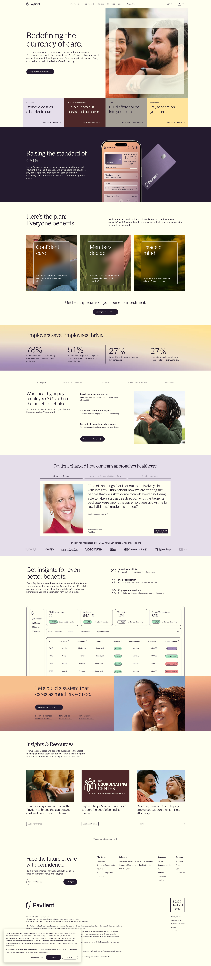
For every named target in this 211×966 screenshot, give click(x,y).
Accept (53, 957)
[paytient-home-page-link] (40, 905)
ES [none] (183, 3)
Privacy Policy (66, 943)
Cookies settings (37, 957)
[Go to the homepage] (33, 4)
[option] (183, 4)
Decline (70, 957)
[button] (75, 4)
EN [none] (179, 3)
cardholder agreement (77, 928)
